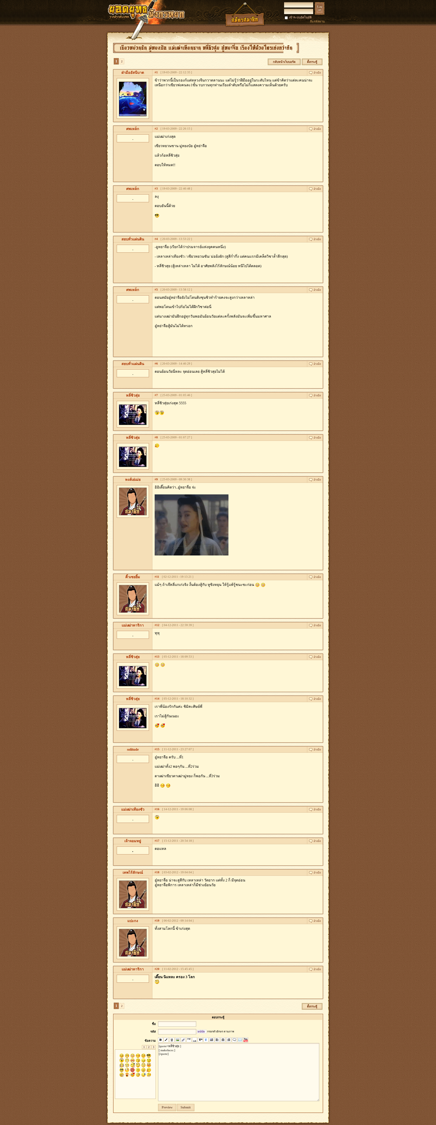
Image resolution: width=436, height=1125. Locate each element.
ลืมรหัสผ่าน (317, 21)
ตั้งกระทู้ (312, 62)
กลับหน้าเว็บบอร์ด (284, 62)
